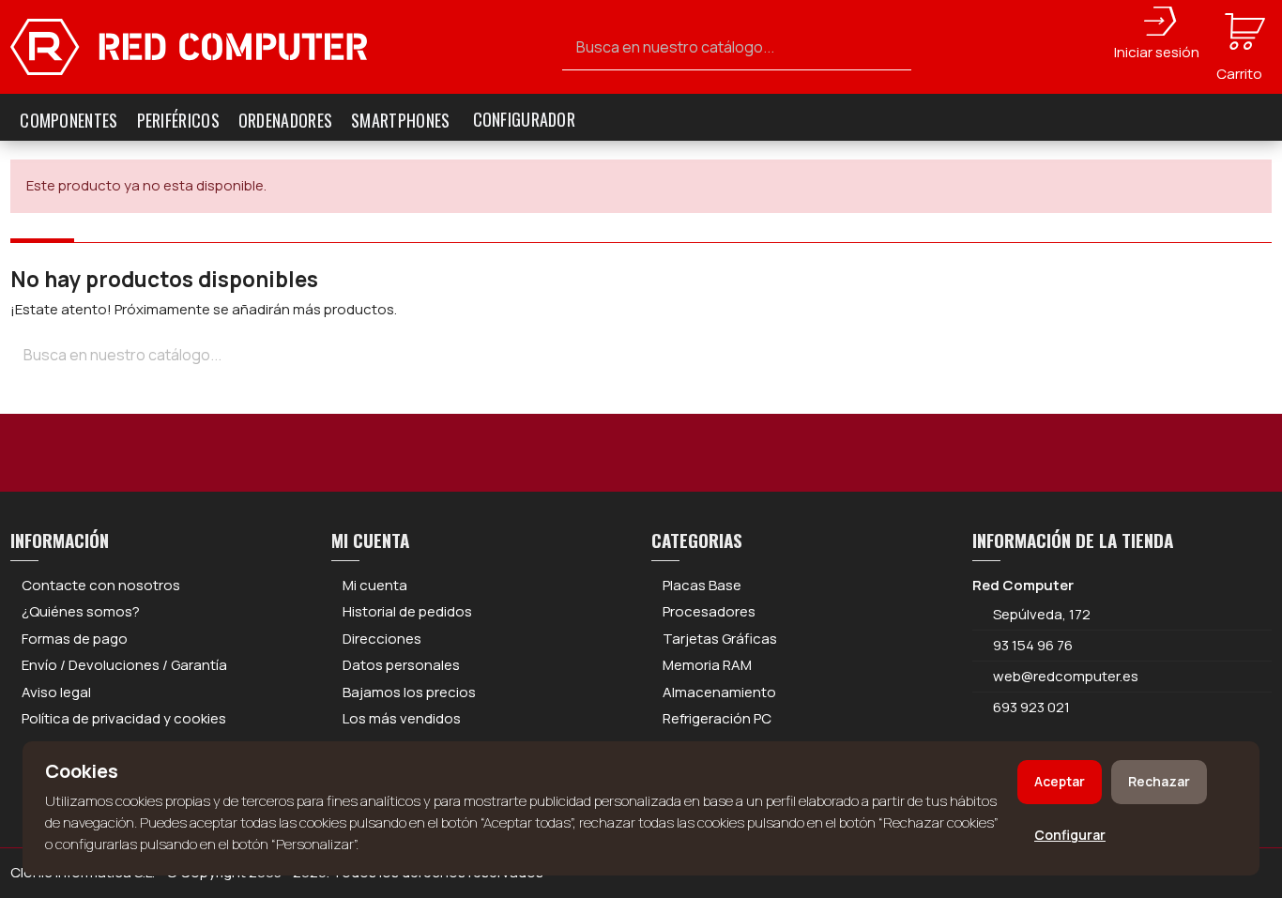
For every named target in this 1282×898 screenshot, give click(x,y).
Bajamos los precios (409, 692)
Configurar (1070, 835)
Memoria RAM (707, 665)
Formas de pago (75, 638)
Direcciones (382, 638)
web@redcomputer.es (1065, 676)
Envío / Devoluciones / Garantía (124, 665)
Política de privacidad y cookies (124, 718)
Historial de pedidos (407, 611)
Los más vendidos (402, 718)
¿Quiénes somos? (81, 611)
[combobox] (737, 47)
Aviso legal (56, 692)
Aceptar (1059, 781)
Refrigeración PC (717, 718)
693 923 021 (1030, 707)
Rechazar (1159, 781)
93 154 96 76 (1033, 645)
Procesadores (709, 611)
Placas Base (702, 585)
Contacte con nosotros (101, 585)
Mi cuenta (375, 585)
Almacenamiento (719, 692)
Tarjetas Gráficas (720, 638)
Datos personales (401, 665)
